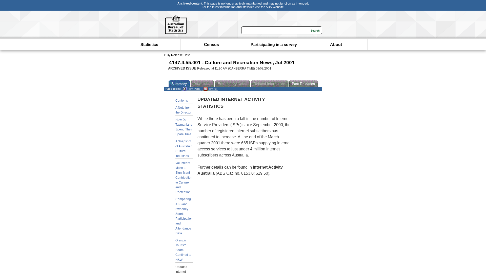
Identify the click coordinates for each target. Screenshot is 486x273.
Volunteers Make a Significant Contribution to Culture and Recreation (183, 177)
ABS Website (275, 7)
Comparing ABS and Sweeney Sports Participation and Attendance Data (184, 216)
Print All (212, 88)
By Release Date (178, 55)
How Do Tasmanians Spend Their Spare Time (183, 127)
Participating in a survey (274, 44)
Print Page (193, 88)
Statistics (149, 44)
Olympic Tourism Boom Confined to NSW (183, 250)
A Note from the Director (183, 110)
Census (211, 44)
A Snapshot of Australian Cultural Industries (183, 149)
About (336, 44)
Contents (181, 100)
